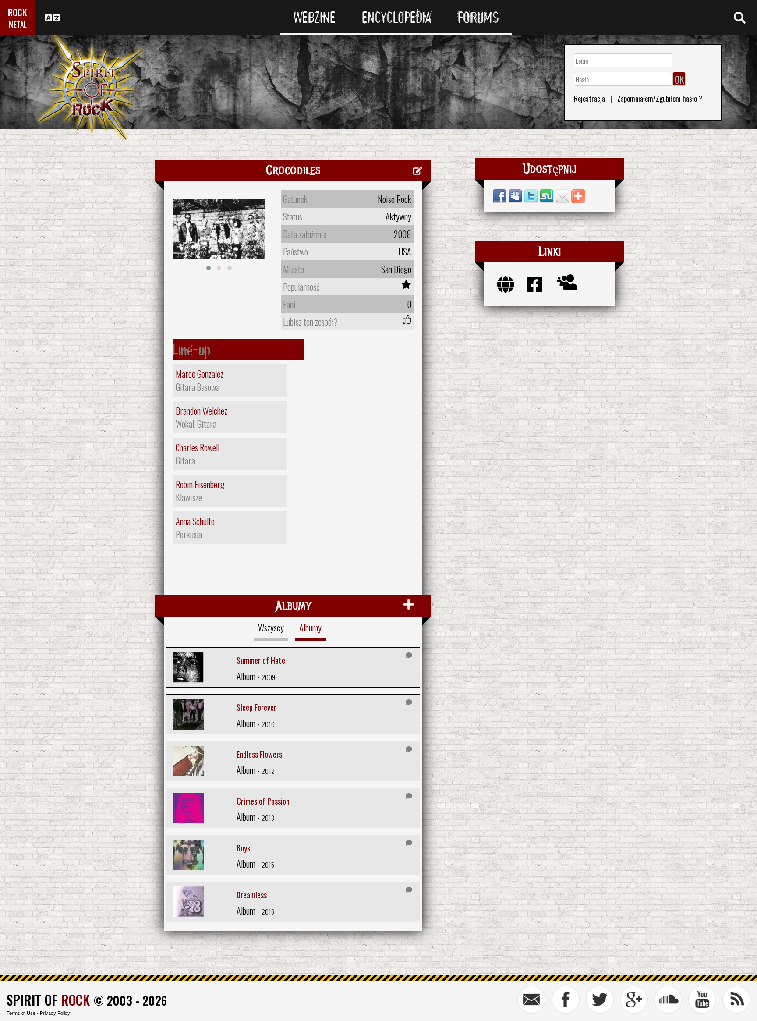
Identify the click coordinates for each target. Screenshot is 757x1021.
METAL (18, 24)
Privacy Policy (55, 1012)
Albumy (310, 627)
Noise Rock (394, 199)
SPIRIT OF (48, 1000)
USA (404, 251)
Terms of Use (21, 1012)
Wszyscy (271, 627)
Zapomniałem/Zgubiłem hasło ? (659, 98)
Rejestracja (589, 98)
